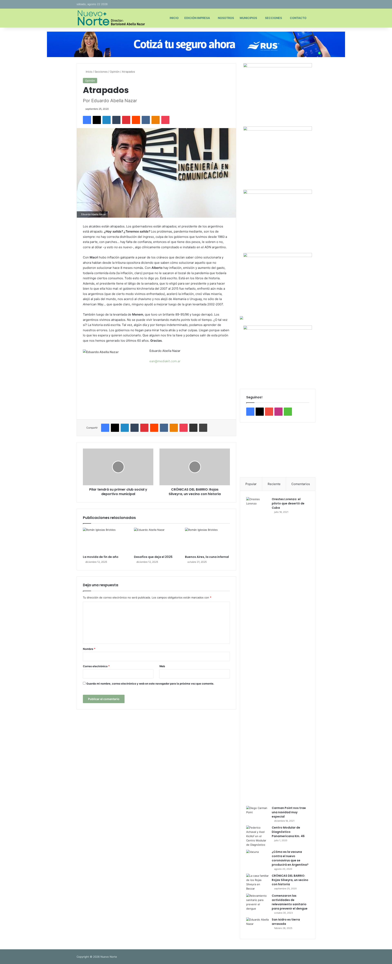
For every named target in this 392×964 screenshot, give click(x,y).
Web (162, 666)
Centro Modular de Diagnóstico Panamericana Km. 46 (288, 831)
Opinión (115, 71)
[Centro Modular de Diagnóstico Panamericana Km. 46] (257, 836)
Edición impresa (197, 18)
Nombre (89, 648)
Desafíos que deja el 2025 (153, 557)
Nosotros (226, 18)
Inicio (174, 18)
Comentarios (300, 484)
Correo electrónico (96, 666)
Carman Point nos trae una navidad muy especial (289, 812)
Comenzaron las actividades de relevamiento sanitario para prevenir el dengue (289, 902)
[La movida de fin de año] (105, 540)
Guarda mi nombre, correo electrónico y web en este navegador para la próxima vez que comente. (150, 683)
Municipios (248, 18)
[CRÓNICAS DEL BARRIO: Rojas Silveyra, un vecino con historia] (257, 882)
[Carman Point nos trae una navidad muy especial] (257, 813)
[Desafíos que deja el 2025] (156, 540)
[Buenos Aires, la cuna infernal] (207, 540)
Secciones (273, 18)
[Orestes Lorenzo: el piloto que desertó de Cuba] (257, 650)
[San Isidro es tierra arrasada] (257, 925)
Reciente (274, 484)
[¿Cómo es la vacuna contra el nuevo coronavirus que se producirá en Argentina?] (257, 857)
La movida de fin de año (100, 557)
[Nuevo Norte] (111, 17)
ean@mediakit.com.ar (164, 361)
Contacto (298, 18)
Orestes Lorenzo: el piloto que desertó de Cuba (288, 503)
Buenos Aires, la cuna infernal (207, 557)
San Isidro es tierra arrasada (286, 921)
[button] (246, 450)
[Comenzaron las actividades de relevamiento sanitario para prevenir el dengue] (257, 902)
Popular (251, 484)
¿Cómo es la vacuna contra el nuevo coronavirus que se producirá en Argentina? (290, 858)
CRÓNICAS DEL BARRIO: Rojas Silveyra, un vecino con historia (290, 880)
